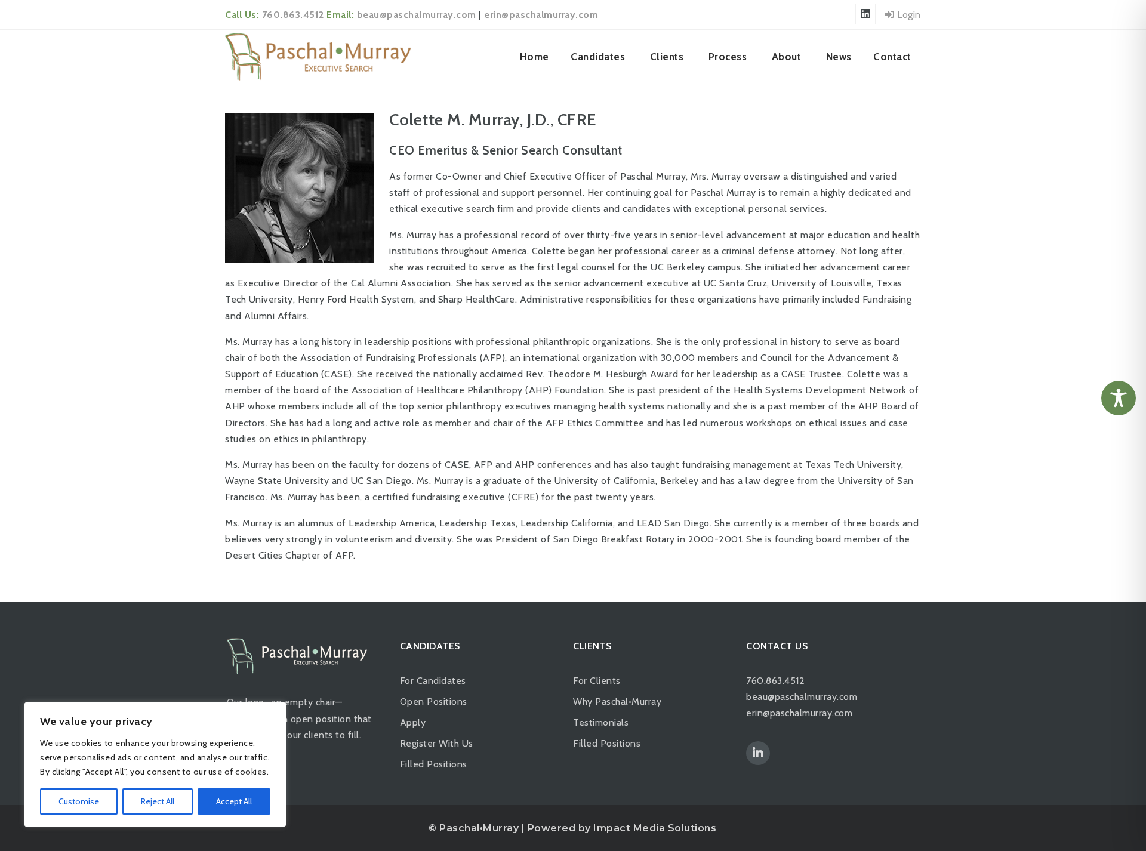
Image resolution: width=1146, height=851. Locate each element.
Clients (667, 57)
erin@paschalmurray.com (541, 14)
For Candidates (433, 680)
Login (908, 14)
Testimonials (601, 722)
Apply (413, 722)
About (787, 57)
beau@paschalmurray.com (416, 14)
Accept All (234, 801)
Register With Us (436, 743)
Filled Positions (433, 764)
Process (727, 57)
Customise (78, 801)
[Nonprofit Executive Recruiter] (318, 57)
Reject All (157, 801)
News (839, 57)
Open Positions (433, 701)
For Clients (597, 680)
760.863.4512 (293, 14)
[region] (155, 764)
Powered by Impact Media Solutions (622, 828)
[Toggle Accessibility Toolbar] (1118, 398)
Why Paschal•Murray (617, 701)
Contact (892, 57)
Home (534, 57)
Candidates (598, 57)
